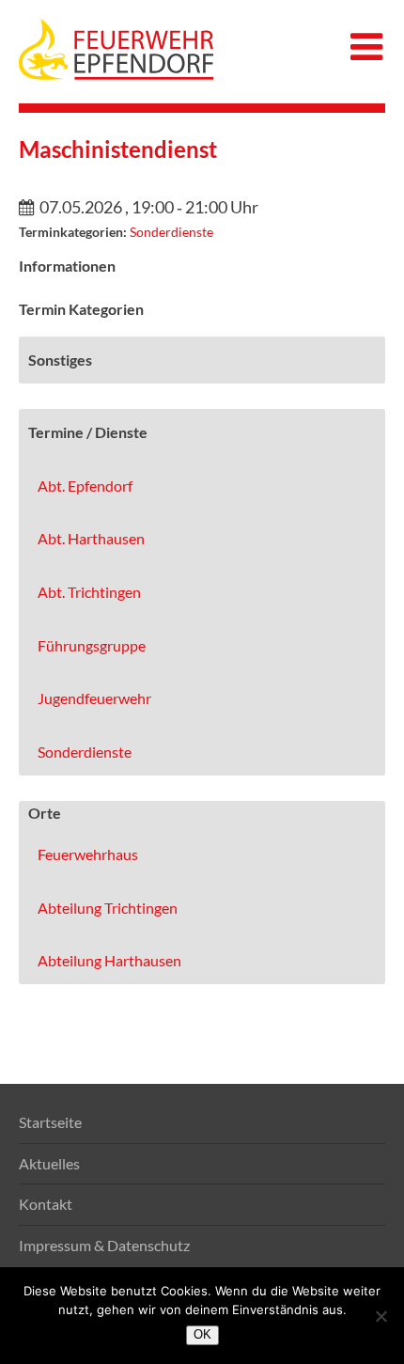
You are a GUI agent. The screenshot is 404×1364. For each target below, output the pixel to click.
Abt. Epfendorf (85, 485)
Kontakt (45, 1204)
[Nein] (380, 1316)
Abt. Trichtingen (89, 592)
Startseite (50, 1122)
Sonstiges (60, 359)
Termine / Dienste (88, 432)
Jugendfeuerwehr (94, 698)
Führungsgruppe (92, 645)
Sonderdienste (171, 232)
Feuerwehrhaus (88, 854)
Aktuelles (49, 1163)
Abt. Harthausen (91, 538)
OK (202, 1334)
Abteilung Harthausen (109, 960)
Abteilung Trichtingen (108, 908)
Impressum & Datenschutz (104, 1245)
